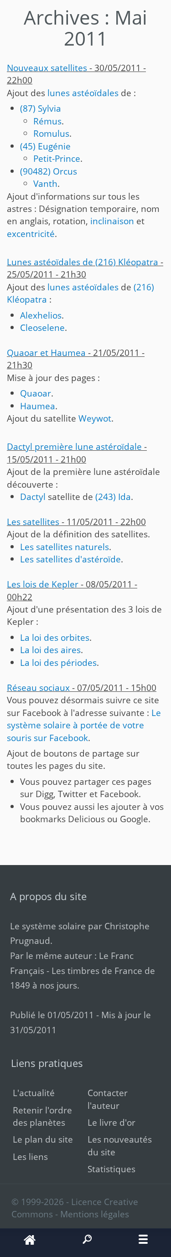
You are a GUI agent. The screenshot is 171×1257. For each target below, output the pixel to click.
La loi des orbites (54, 637)
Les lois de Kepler (42, 584)
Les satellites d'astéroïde (70, 559)
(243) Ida (113, 496)
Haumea (37, 406)
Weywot (94, 418)
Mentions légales (94, 1214)
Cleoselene (42, 327)
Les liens (30, 1156)
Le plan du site (43, 1139)
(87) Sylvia (40, 108)
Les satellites (33, 521)
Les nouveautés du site (120, 1145)
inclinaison (112, 221)
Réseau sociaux (38, 687)
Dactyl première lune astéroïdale (74, 446)
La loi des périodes (58, 662)
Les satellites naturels (64, 547)
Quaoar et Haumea (46, 352)
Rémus (47, 121)
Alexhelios (41, 315)
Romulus (51, 133)
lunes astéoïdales (83, 93)
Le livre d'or (111, 1122)
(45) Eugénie (45, 146)
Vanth (45, 183)
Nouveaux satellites (47, 68)
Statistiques (111, 1169)
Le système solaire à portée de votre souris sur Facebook (84, 725)
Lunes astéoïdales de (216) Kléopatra (82, 262)
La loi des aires (50, 650)
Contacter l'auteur (108, 1099)
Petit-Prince (56, 158)
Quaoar (35, 393)
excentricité (31, 233)
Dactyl (33, 496)
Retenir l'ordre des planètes (42, 1116)
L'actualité (34, 1093)
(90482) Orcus (48, 171)
